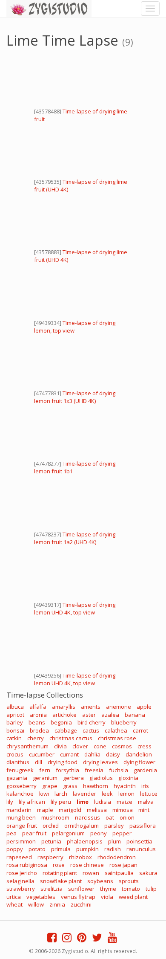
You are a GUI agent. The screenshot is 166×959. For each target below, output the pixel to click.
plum (114, 841)
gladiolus (101, 778)
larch (60, 793)
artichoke (64, 715)
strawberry (20, 888)
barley (14, 722)
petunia (51, 841)
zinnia (57, 904)
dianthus (17, 762)
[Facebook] (52, 939)
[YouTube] (112, 939)
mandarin (18, 810)
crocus (14, 754)
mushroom (55, 817)
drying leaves (100, 762)
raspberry (50, 857)
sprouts (129, 881)
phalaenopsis (85, 841)
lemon (126, 793)
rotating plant (60, 873)
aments (90, 706)
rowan (91, 873)
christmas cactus (70, 738)
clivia (60, 746)
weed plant (133, 897)
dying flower (139, 762)
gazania (16, 778)
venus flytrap (78, 897)
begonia (61, 722)
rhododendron (116, 857)
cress (144, 746)
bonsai (15, 730)
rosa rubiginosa (26, 865)
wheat (14, 904)
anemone (118, 706)
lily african (32, 801)
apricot (15, 715)
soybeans (100, 881)
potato (37, 849)
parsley (114, 825)
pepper (122, 833)
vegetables (40, 897)
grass (70, 786)
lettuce (148, 793)
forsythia (67, 770)
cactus (91, 730)
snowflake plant (61, 881)
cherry (35, 738)
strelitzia (51, 888)
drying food (62, 762)
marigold (70, 810)
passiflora (142, 825)
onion (127, 817)
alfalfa (37, 706)
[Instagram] (67, 939)
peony (98, 833)
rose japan (123, 865)
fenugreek (20, 770)
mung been (21, 817)
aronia (38, 715)
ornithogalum (81, 825)
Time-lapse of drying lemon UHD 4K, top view (74, 608)
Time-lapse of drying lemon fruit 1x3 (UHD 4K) (74, 397)
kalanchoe (20, 793)
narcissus (87, 817)
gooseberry (21, 786)
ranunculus (141, 849)
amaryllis (63, 706)
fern (44, 770)
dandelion (139, 754)
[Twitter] (97, 939)
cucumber (41, 754)
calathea (116, 730)
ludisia (102, 801)
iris (145, 786)
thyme (108, 888)
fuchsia (118, 770)
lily (9, 801)
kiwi (44, 793)
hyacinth (125, 786)
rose (59, 865)
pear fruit (34, 833)
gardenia (145, 770)
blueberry (124, 722)
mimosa (122, 810)
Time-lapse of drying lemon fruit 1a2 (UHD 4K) (74, 538)
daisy (113, 754)
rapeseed (19, 857)
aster (89, 715)
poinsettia (139, 841)
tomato (131, 888)
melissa (97, 810)
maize (124, 801)
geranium (45, 778)
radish (112, 849)
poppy (14, 849)
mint (143, 810)
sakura (148, 873)
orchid (51, 825)
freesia (94, 770)
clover (80, 746)
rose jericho (21, 873)
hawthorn (95, 786)
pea (11, 833)
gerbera (73, 778)
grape (49, 786)
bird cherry (91, 722)
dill (38, 762)
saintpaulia (119, 873)
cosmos (122, 746)
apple (144, 706)
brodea (39, 730)
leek (107, 793)
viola (107, 897)
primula (61, 849)
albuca (15, 706)
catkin (14, 738)
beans (37, 722)
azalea (110, 715)
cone (100, 746)
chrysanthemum (27, 746)
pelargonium (68, 833)
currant (69, 754)
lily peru (61, 801)
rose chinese (87, 865)
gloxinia (128, 778)
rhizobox (80, 857)
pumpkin (87, 849)
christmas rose (117, 738)
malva (146, 801)
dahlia (92, 754)
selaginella (20, 881)
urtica (13, 897)
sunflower (81, 888)
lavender (84, 793)
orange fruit (21, 825)
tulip (151, 888)
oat (110, 817)
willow (36, 904)
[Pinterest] (81, 939)
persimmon (21, 841)
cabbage (65, 730)
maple (45, 810)
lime (83, 801)
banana (135, 715)
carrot (140, 730)
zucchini (81, 904)
